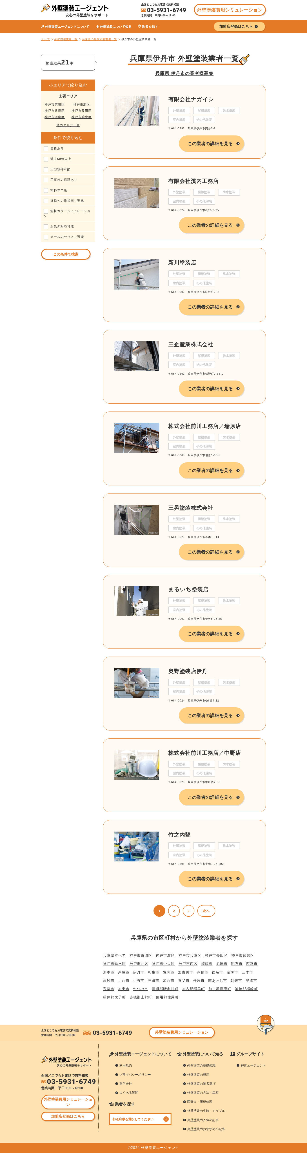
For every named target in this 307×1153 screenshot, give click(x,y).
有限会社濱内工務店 (193, 181)
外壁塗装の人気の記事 (203, 1120)
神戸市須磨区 (54, 117)
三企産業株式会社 (190, 344)
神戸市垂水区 (81, 117)
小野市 (139, 981)
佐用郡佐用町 (167, 997)
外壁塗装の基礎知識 (201, 1065)
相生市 (153, 972)
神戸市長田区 (81, 111)
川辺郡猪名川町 (165, 989)
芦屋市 (123, 972)
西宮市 (252, 964)
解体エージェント (253, 1065)
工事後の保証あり (63, 179)
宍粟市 (108, 989)
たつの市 (140, 989)
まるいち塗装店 (188, 589)
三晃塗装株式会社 (190, 508)
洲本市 (108, 972)
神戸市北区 (139, 964)
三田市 (153, 981)
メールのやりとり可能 (67, 237)
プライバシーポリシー (135, 1074)
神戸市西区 (188, 964)
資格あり (57, 148)
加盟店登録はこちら (68, 1116)
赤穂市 (202, 972)
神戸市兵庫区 (54, 111)
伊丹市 (139, 972)
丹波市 (199, 981)
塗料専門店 (58, 190)
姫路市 (207, 964)
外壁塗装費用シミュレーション (230, 9)
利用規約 (125, 1065)
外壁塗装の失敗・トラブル (206, 1111)
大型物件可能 (60, 169)
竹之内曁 (179, 835)
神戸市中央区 (163, 964)
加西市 (168, 981)
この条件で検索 (65, 254)
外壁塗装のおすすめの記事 (206, 1129)
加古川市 (185, 972)
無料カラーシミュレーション (67, 213)
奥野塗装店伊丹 (188, 671)
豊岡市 (168, 972)
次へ (206, 911)
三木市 (247, 972)
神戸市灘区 (81, 104)
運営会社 (125, 1083)
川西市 (123, 981)
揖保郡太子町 (114, 997)
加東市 (123, 989)
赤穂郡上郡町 (140, 997)
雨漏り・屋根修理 (199, 1102)
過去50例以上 (60, 159)
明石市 (236, 964)
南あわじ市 (217, 981)
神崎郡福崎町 (246, 989)
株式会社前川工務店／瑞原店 (204, 426)
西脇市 (217, 972)
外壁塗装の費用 (198, 1074)
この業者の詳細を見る (210, 143)
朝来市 (236, 981)
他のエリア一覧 (68, 125)
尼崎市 (221, 964)
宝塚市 (232, 972)
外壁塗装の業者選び (201, 1083)
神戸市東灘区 (54, 104)
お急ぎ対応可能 (62, 226)
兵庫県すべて (114, 955)
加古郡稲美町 (193, 989)
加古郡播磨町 (220, 989)
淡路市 (251, 981)
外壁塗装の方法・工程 (203, 1092)
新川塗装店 (182, 262)
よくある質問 (128, 1092)
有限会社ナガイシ (191, 99)
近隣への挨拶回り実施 (67, 200)
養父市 (183, 981)
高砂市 (108, 981)
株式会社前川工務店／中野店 (204, 753)
